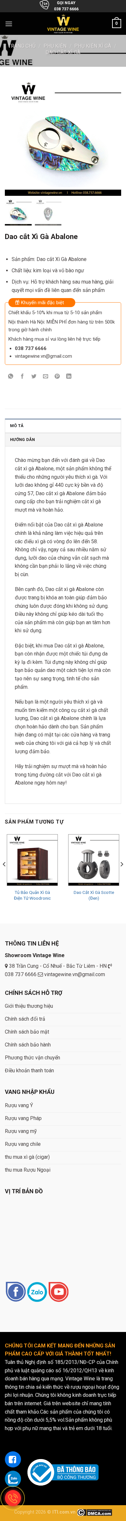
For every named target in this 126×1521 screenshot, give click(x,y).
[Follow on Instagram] (37, 1292)
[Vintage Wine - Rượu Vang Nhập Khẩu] (63, 23)
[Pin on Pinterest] (57, 376)
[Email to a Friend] (45, 376)
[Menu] (9, 24)
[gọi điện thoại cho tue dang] (13, 1498)
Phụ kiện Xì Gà (92, 46)
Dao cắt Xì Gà (63, 52)
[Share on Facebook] (22, 376)
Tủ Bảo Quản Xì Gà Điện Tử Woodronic (32, 895)
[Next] (121, 877)
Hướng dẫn (22, 439)
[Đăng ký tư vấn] (13, 1459)
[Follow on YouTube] (58, 1292)
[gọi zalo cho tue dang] (13, 1479)
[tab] (63, 425)
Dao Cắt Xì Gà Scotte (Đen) (94, 895)
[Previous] (4, 877)
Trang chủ (22, 46)
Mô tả (17, 425)
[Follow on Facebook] (15, 1292)
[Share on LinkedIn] (69, 376)
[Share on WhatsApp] (10, 376)
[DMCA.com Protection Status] (94, 1512)
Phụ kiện (55, 46)
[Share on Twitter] (34, 376)
